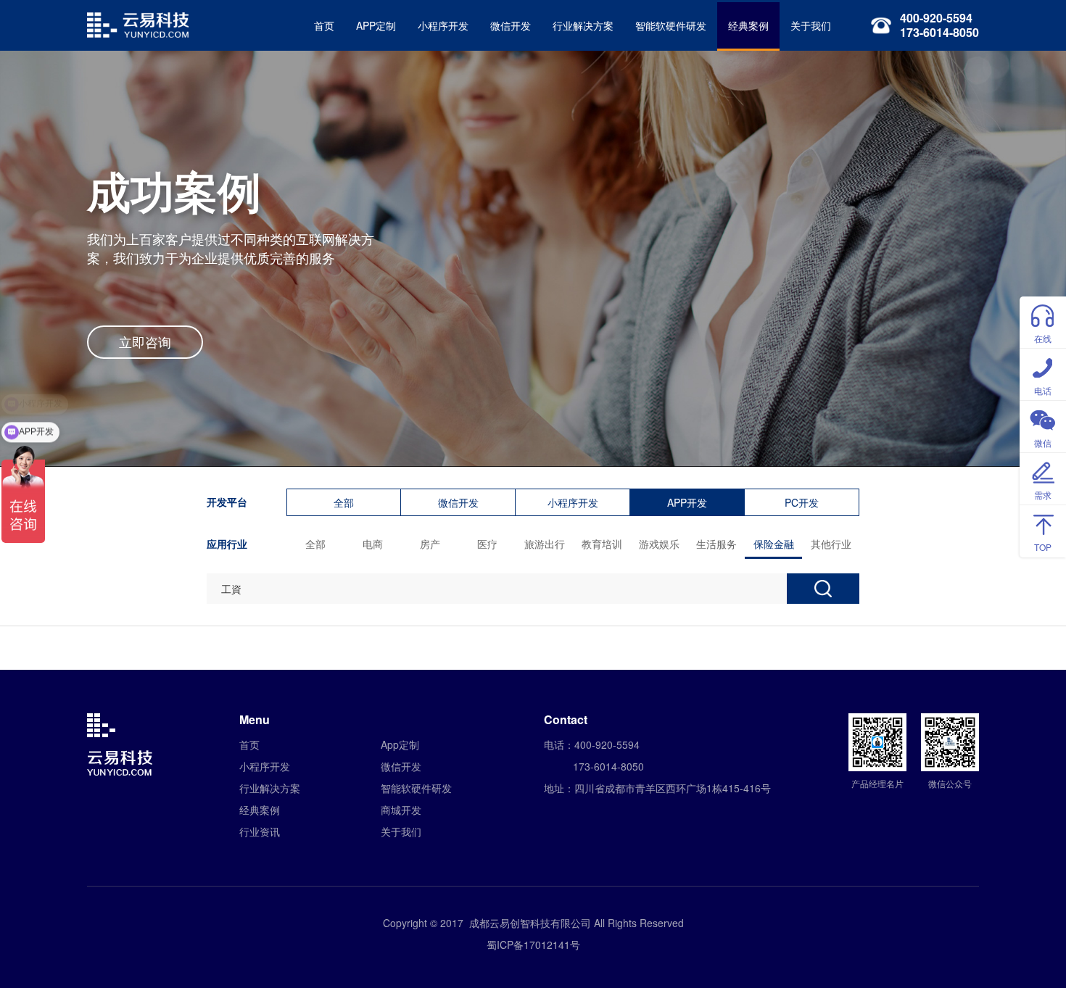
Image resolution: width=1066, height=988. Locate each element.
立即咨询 (145, 341)
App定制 (400, 744)
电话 (1042, 390)
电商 (373, 543)
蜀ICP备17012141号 (533, 944)
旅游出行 (544, 543)
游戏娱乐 (659, 543)
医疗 (487, 543)
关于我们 (810, 25)
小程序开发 (443, 25)
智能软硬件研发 (670, 25)
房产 (430, 543)
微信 (1042, 442)
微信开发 (510, 25)
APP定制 (376, 25)
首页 (324, 25)
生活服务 (716, 543)
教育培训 (602, 543)
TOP (1042, 547)
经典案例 (748, 25)
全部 (344, 502)
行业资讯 (259, 831)
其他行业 (831, 543)
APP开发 (687, 502)
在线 (1042, 338)
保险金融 (773, 543)
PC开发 (802, 502)
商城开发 (401, 809)
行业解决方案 (583, 25)
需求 (1042, 495)
